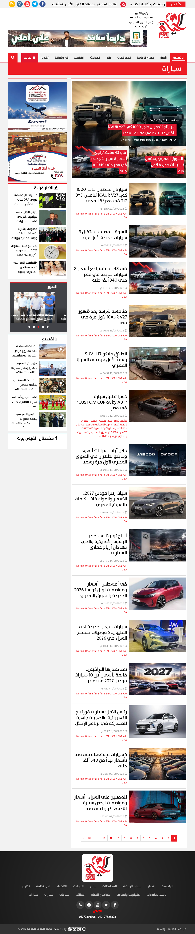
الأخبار (163, 57)
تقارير (45, 57)
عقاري (48, 894)
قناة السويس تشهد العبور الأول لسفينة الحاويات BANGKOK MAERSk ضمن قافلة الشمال (85, 4)
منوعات (64, 894)
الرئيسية (178, 57)
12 (104, 838)
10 (118, 838)
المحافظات (124, 57)
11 (111, 838)
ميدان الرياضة (145, 57)
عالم (109, 57)
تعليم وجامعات (156, 894)
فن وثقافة (61, 57)
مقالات (80, 894)
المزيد (28, 57)
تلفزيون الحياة (100, 894)
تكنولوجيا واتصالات (129, 894)
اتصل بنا (171, 929)
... (97, 838)
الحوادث (95, 57)
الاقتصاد (79, 57)
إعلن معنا (160, 929)
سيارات (33, 894)
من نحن (182, 929)
